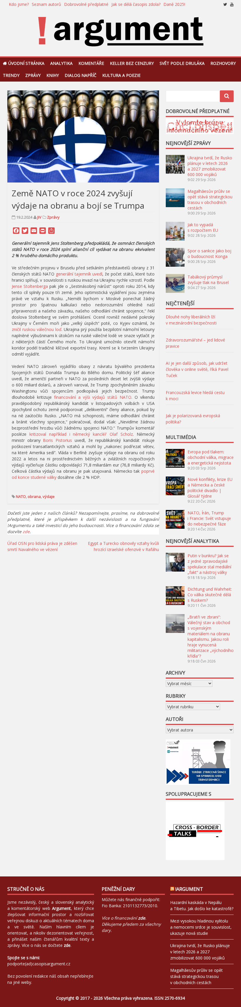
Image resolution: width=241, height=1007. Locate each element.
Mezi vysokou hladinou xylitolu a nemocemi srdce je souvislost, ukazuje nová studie (201, 927)
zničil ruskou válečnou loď (36, 329)
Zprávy (33, 75)
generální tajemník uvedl (79, 274)
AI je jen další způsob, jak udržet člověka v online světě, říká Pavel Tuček (197, 369)
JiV (39, 217)
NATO (21, 496)
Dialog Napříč (80, 75)
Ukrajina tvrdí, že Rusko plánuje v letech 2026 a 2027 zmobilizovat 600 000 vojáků (210, 166)
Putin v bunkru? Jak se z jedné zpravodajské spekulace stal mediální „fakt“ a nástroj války (209, 564)
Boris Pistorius (57, 440)
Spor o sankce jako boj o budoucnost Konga (209, 253)
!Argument (189, 889)
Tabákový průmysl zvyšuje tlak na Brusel (208, 279)
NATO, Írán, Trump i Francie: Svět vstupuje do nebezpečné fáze (209, 518)
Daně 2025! (174, 4)
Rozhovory (223, 63)
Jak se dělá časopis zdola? (135, 4)
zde (26, 531)
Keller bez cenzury (132, 63)
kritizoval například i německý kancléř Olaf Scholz (81, 434)
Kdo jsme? (19, 4)
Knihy (52, 75)
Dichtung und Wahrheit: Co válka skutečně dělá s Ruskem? (210, 594)
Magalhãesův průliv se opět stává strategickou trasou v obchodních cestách (210, 199)
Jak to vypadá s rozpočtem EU (203, 227)
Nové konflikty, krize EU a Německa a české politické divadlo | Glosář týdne (210, 488)
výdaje (49, 496)
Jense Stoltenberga (30, 286)
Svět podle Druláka (182, 63)
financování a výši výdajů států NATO (92, 397)
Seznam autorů (46, 4)
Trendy (11, 75)
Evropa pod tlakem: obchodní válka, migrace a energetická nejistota (211, 457)
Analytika (61, 63)
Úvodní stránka (26, 63)
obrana (34, 496)
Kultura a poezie (121, 75)
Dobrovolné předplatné (86, 4)
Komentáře (91, 63)
